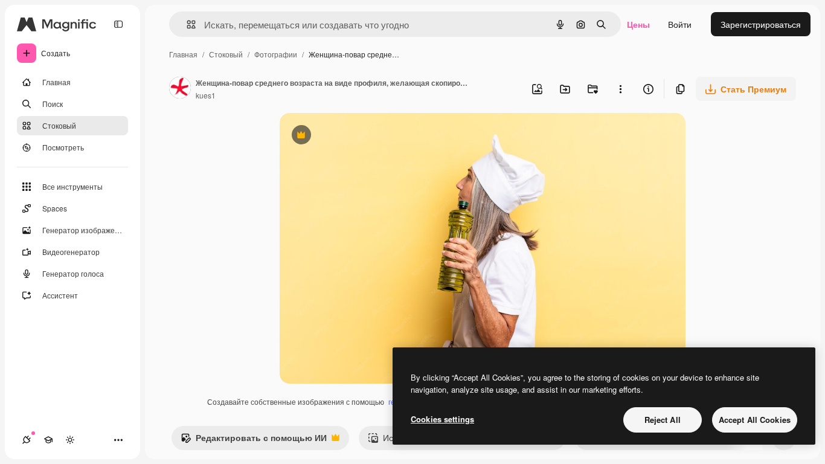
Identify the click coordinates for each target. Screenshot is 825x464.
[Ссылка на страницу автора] (180, 89)
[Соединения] (26, 440)
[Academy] (48, 440)
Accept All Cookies (755, 419)
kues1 (206, 95)
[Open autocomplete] (186, 24)
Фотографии (275, 54)
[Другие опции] (620, 89)
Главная (183, 54)
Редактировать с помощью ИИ (254, 440)
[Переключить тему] (70, 440)
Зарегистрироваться (761, 24)
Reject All (662, 419)
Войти (680, 24)
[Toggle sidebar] (118, 24)
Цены (638, 24)
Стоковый (226, 54)
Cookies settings (442, 419)
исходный (360, 136)
